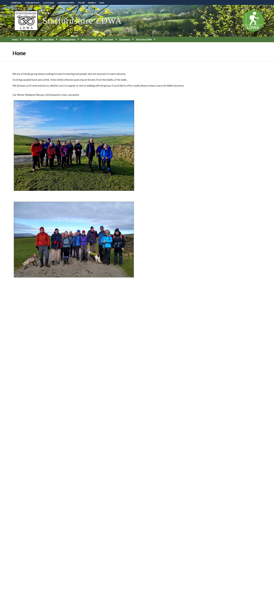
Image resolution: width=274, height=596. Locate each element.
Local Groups (48, 3)
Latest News (48, 39)
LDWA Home (16, 3)
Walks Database (89, 39)
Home (15, 39)
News (102, 3)
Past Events (108, 39)
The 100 (81, 3)
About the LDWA (144, 39)
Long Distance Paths (66, 3)
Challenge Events (32, 3)
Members (92, 3)
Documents (124, 39)
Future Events (30, 39)
